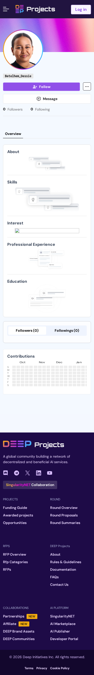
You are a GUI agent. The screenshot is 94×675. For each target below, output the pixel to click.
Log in (81, 9)
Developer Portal (64, 639)
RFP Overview (14, 554)
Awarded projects (18, 515)
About (55, 554)
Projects (41, 9)
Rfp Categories (15, 562)
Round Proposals (64, 515)
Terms (29, 668)
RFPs (7, 569)
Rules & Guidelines (65, 562)
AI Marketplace (62, 623)
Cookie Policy (59, 668)
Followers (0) (27, 330)
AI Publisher (60, 631)
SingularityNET (62, 616)
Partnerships (19, 616)
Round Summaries (65, 522)
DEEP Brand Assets (18, 631)
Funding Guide (15, 507)
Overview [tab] (13, 133)
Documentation (63, 569)
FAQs (54, 577)
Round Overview (63, 507)
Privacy (41, 668)
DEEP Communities (19, 639)
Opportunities (15, 522)
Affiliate (15, 623)
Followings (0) (67, 330)
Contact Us (59, 584)
